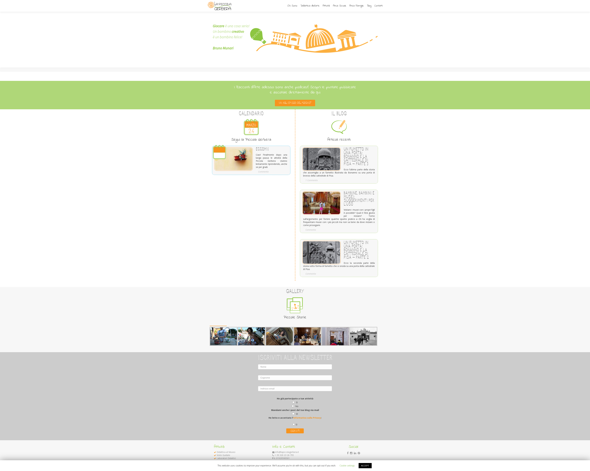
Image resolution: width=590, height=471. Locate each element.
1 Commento (311, 180)
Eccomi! (262, 149)
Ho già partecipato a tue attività (295, 398)
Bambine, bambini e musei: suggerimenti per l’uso (359, 198)
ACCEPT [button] (365, 465)
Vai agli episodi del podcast (295, 103)
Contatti (378, 6)
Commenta (263, 171)
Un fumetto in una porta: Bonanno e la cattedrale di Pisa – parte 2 (356, 250)
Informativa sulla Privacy (307, 417)
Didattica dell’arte (310, 6)
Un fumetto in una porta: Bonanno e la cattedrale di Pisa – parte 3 (356, 156)
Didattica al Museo (226, 452)
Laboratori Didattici (226, 458)
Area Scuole (339, 6)
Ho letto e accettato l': (295, 417)
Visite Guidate (223, 455)
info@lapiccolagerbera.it (287, 452)
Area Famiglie (356, 6)
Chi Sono (292, 6)
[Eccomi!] (232, 158)
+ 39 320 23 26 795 (284, 455)
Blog (369, 6)
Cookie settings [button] (347, 465)
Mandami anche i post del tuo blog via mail (295, 410)
